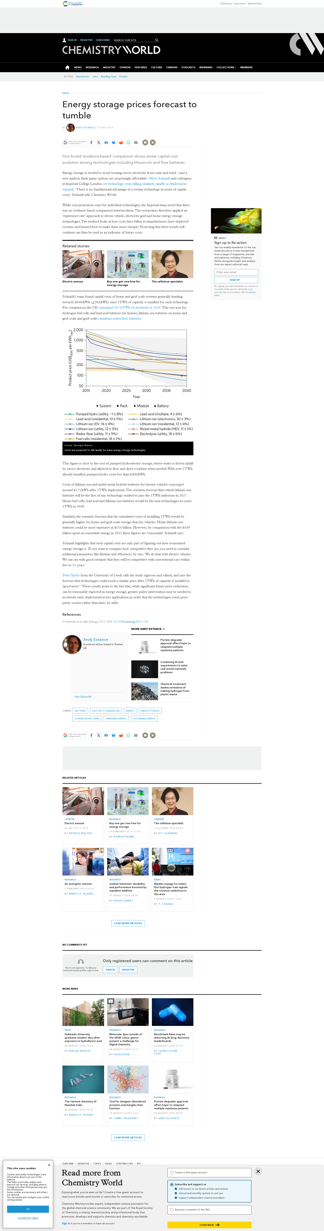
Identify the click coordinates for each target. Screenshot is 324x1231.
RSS (139, 1163)
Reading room (108, 76)
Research (115, 819)
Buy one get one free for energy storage (123, 283)
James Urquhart (126, 1118)
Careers (159, 819)
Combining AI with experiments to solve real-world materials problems (173, 667)
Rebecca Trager (81, 893)
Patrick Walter (80, 833)
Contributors (124, 1163)
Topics (97, 1163)
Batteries (80, 711)
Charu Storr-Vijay (166, 1052)
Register (86, 40)
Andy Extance (85, 127)
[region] (28, 1194)
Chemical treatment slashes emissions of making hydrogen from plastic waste (174, 689)
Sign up (235, 280)
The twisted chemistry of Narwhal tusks (81, 1103)
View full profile (83, 696)
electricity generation (106, 711)
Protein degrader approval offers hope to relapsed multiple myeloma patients (175, 645)
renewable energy (116, 718)
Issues (108, 1163)
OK (28, 1209)
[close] (193, 134)
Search (157, 40)
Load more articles (128, 923)
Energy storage (150, 711)
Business (159, 1097)
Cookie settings (28, 1218)
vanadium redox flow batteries (119, 318)
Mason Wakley (80, 1051)
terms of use (224, 289)
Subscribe (103, 40)
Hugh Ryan (121, 1054)
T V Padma (165, 904)
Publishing (226, 3)
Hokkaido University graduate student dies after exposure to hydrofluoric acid (83, 1038)
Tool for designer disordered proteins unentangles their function (127, 1105)
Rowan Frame (124, 836)
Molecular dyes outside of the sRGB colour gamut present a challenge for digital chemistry (125, 1039)
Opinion (69, 819)
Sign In (72, 40)
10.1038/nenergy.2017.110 (130, 621)
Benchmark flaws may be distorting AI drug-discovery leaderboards (171, 1038)
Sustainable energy (144, 718)
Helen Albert (123, 900)
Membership (255, 3)
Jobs (95, 76)
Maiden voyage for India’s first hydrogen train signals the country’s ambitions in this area (170, 889)
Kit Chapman (167, 833)
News (65, 93)
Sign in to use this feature (177, 134)
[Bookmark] (153, 142)
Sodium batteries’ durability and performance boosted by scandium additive (127, 887)
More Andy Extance (146, 629)
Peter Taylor (71, 575)
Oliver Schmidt (159, 178)
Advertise (83, 1163)
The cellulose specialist (167, 281)
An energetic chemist (78, 883)
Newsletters (82, 76)
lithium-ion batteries (87, 718)
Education (239, 3)
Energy (130, 711)
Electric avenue (72, 281)
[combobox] (135, 40)
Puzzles (123, 76)
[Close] (49, 1165)
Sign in (66, 1223)
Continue (207, 1225)
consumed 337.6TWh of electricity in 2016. (130, 307)
